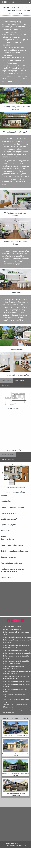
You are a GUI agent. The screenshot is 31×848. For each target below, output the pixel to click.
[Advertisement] (15, 433)
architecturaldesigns (19, 487)
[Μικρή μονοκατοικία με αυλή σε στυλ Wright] (15, 727)
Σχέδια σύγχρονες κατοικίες (12, 626)
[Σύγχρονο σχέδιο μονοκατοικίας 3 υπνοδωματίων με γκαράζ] (15, 765)
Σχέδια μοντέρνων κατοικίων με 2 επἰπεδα (16, 653)
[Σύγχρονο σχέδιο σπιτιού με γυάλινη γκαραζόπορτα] (15, 785)
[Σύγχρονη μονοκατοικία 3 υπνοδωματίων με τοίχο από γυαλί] (15, 745)
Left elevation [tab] (6, 385)
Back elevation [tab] (19, 380)
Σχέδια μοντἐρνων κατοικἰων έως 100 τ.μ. (16, 650)
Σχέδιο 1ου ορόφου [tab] (8, 454)
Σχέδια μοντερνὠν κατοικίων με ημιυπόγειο (17, 637)
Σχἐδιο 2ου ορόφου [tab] (8, 459)
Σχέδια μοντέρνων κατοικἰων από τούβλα (16, 681)
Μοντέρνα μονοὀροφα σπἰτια (12, 629)
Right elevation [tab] (6, 380)
